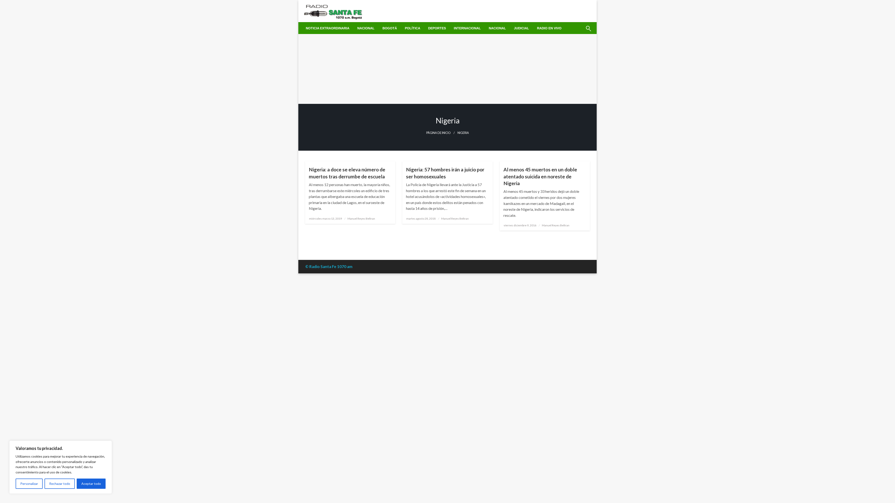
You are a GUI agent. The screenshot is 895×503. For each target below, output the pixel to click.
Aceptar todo (91, 484)
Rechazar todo (59, 484)
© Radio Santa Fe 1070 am (328, 266)
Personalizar (29, 484)
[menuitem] (327, 28)
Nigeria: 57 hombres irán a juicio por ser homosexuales (445, 173)
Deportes (437, 28)
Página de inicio (438, 133)
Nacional (366, 28)
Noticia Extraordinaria (327, 28)
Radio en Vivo (549, 28)
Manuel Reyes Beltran (361, 218)
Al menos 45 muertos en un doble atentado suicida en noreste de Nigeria (540, 176)
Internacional (467, 28)
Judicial (521, 28)
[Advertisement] (447, 69)
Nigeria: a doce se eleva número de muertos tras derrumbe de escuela (347, 173)
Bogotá (389, 28)
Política (412, 28)
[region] (60, 467)
